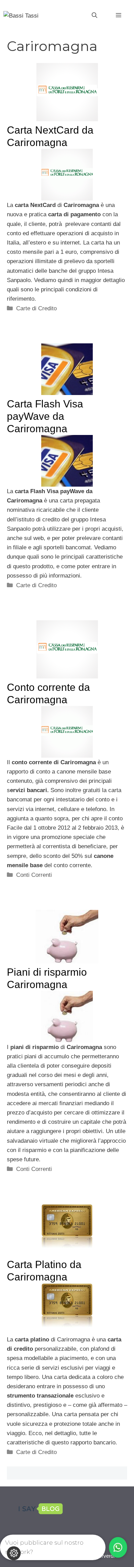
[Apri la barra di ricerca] (94, 15)
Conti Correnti (34, 875)
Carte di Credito (36, 308)
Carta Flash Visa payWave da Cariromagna (45, 416)
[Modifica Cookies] (14, 1553)
